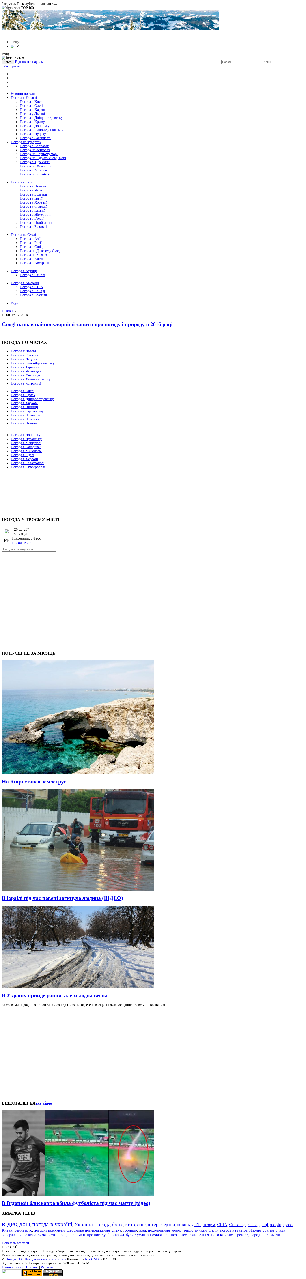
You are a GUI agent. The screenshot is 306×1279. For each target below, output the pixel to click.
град (142, 1230)
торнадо (130, 1230)
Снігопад (237, 1224)
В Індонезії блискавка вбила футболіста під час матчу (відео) (76, 1203)
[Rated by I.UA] (12, 1275)
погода (102, 1224)
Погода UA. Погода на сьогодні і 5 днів (35, 1259)
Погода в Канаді (32, 291)
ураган (268, 1230)
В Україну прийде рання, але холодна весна (55, 995)
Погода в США (31, 287)
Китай (7, 1230)
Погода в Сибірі (32, 247)
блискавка (116, 1235)
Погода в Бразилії (33, 295)
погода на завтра (234, 1230)
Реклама (47, 1267)
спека (116, 1230)
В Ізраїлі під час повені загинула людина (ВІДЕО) (62, 898)
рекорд (243, 1235)
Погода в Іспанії (32, 210)
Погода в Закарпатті (35, 138)
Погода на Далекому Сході (40, 251)
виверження (12, 1235)
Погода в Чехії (31, 190)
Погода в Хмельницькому (30, 379)
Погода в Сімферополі (28, 467)
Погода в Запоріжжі (26, 447)
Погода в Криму (32, 122)
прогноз (170, 1235)
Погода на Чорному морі (39, 154)
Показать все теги (15, 1243)
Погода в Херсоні (24, 459)
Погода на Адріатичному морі (43, 158)
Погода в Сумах (23, 395)
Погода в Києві (31, 101)
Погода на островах (35, 150)
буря (130, 1235)
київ (130, 1224)
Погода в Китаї (31, 259)
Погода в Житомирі (26, 383)
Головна (8, 311)
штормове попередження (88, 1230)
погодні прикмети (49, 1230)
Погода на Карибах (34, 174)
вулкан (201, 1230)
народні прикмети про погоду (81, 1235)
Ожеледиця (199, 1235)
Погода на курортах (26, 142)
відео (9, 1224)
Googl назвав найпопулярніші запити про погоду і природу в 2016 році (87, 324)
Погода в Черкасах (25, 419)
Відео (15, 303)
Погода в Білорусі (33, 226)
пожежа (29, 1235)
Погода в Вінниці (24, 407)
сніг (141, 1224)
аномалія (154, 1235)
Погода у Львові (32, 114)
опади (280, 1230)
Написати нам (13, 1267)
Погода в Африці (24, 271)
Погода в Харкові (33, 110)
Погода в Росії (31, 243)
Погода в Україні (24, 97)
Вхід (5, 54)
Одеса (184, 1235)
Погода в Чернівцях (26, 371)
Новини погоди (23, 93)
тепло (188, 1230)
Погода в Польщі (33, 186)
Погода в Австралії (34, 263)
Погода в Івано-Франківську (41, 130)
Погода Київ (21, 543)
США (222, 1224)
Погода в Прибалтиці (36, 222)
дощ (24, 1224)
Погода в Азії (30, 239)
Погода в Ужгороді (25, 375)
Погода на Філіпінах (35, 166)
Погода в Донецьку (35, 126)
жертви (167, 1224)
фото (117, 1224)
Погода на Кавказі (34, 255)
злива (252, 1224)
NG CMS (92, 1259)
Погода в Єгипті (32, 275)
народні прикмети (265, 1235)
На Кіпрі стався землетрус (34, 782)
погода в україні (52, 1224)
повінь (183, 1224)
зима (42, 1235)
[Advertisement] (153, 491)
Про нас (32, 1267)
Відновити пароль (29, 62)
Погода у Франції (33, 206)
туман (140, 1235)
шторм (209, 1224)
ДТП (196, 1224)
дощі (263, 1224)
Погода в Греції (31, 218)
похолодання (159, 1230)
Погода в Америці (25, 283)
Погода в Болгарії (33, 194)
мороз (177, 1230)
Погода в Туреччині (35, 162)
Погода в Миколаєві (26, 451)
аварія (275, 1224)
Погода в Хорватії (33, 202)
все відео (44, 1103)
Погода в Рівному (24, 355)
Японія (255, 1230)
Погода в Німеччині (35, 214)
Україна (83, 1224)
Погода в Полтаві (24, 423)
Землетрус (23, 1230)
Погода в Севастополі (27, 463)
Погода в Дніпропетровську (41, 118)
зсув (51, 1235)
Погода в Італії (31, 198)
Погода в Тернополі (26, 367)
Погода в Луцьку (33, 134)
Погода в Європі (23, 182)
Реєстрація (12, 66)
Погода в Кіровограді (27, 411)
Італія (213, 1230)
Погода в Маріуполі (26, 443)
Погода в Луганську (26, 439)
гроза (288, 1224)
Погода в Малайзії (34, 170)
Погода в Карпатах (34, 146)
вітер (153, 1224)
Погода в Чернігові (25, 415)
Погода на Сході (23, 234)
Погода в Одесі (31, 105)
